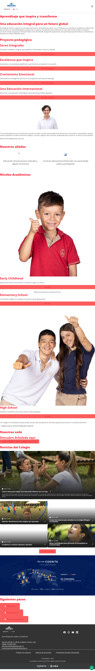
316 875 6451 (11, 644)
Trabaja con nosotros (23, 653)
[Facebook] (64, 632)
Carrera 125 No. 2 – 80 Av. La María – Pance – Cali (19, 642)
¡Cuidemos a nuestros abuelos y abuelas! (17, 545)
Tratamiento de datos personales (67, 653)
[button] (2, 159)
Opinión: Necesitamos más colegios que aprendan (20, 521)
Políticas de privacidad (43, 653)
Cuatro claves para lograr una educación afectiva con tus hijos (25, 492)
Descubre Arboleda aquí (17, 438)
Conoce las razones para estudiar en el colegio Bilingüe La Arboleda (69, 521)
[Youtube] (73, 632)
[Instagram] (69, 632)
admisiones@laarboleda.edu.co (13, 646)
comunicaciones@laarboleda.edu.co (14, 648)
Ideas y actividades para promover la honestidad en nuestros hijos (68, 544)
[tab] (91, 667)
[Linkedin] (77, 632)
